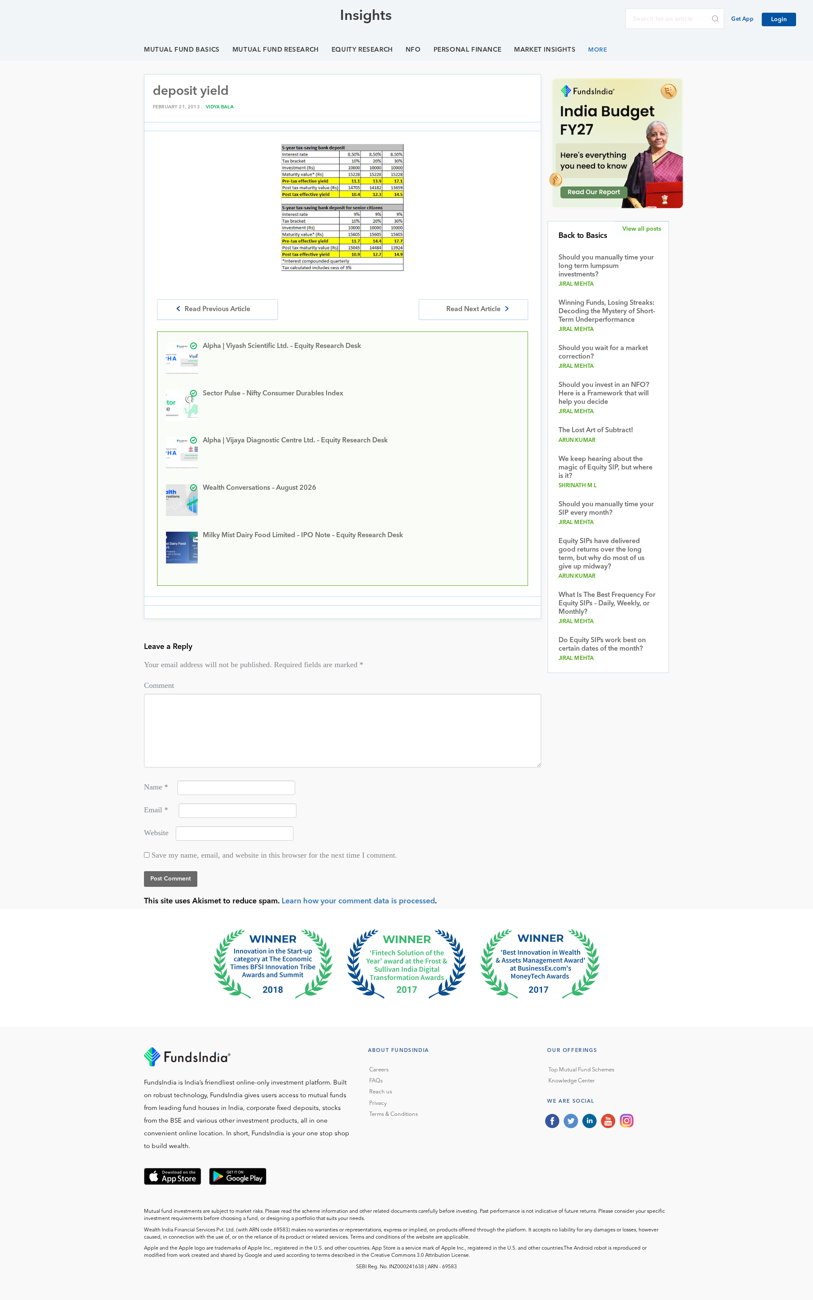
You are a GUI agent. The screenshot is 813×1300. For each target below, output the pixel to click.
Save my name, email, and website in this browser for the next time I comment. (274, 855)
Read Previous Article (217, 309)
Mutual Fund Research (275, 50)
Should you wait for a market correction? (603, 352)
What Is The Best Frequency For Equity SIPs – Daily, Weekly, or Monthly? (607, 603)
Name (156, 787)
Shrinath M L (578, 486)
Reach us (380, 1092)
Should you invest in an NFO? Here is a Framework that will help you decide (604, 394)
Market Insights (544, 50)
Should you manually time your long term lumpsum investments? (606, 266)
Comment (159, 685)
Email (156, 810)
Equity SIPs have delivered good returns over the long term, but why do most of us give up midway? (601, 554)
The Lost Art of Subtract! (596, 430)
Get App (742, 19)
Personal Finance (468, 50)
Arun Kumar (577, 440)
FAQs (376, 1081)
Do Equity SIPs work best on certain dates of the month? (602, 644)
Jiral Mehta (576, 284)
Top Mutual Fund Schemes (581, 1070)
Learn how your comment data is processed (358, 901)
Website (156, 832)
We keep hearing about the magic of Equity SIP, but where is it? (606, 468)
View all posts (641, 229)
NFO (413, 50)
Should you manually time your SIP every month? (606, 508)
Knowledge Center (571, 1081)
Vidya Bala (220, 107)
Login (779, 19)
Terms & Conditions (393, 1114)
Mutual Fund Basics (182, 50)
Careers (379, 1070)
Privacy (378, 1103)
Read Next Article (473, 309)
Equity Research (362, 50)
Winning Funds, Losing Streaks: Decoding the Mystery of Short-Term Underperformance (607, 311)
